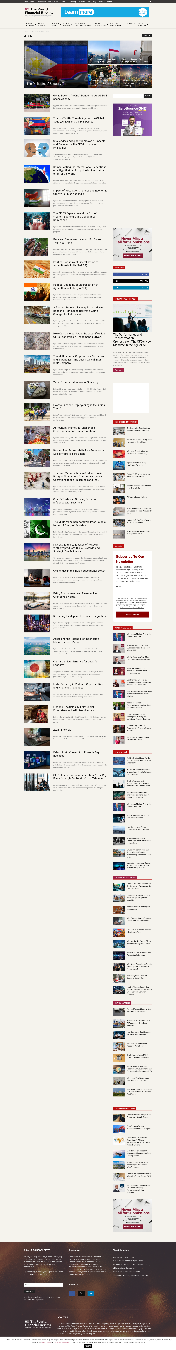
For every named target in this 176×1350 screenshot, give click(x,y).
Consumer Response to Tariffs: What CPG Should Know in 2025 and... (139, 1176)
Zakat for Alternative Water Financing (76, 382)
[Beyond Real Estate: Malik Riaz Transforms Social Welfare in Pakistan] (37, 458)
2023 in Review (62, 729)
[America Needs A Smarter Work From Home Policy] (119, 488)
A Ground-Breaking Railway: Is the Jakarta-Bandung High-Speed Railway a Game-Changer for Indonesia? (78, 311)
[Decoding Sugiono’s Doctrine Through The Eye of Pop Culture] (136, 52)
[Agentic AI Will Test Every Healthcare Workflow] (119, 465)
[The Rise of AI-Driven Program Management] (119, 910)
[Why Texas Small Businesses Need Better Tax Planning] (119, 1081)
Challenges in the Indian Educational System (79, 570)
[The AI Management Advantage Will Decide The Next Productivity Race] (119, 511)
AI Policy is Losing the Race (137, 497)
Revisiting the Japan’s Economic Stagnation (79, 616)
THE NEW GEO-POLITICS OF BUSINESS (83, 24)
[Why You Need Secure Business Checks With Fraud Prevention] (119, 921)
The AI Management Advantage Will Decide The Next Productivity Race (139, 511)
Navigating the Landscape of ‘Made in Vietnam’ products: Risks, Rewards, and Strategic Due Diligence (76, 548)
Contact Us (81, 2)
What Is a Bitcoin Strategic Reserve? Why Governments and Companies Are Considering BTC (139, 1069)
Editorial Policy (53, 2)
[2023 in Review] (37, 737)
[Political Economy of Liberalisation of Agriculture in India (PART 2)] (37, 269)
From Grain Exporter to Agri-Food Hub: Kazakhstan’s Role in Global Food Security (139, 1091)
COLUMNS (129, 23)
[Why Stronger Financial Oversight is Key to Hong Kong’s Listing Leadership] (136, 76)
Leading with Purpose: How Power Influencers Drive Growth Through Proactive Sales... (139, 682)
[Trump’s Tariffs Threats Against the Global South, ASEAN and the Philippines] (37, 126)
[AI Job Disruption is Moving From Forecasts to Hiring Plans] (119, 442)
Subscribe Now (132, 614)
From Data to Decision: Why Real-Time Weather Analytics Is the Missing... (139, 693)
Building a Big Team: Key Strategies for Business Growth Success (139, 728)
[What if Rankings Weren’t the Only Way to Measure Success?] (119, 660)
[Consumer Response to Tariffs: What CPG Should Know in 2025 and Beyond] (119, 1177)
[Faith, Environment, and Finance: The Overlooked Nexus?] (37, 601)
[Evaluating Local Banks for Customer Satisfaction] (119, 978)
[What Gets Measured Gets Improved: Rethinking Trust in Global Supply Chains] (119, 795)
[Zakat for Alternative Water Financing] (37, 390)
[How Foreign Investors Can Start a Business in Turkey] (119, 933)
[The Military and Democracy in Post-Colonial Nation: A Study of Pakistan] (37, 529)
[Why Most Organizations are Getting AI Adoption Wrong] (119, 454)
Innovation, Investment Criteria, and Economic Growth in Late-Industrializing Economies (138, 865)
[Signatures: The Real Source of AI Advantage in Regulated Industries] (119, 898)
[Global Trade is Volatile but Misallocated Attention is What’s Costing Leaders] (119, 1154)
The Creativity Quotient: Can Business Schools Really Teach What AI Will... (138, 648)
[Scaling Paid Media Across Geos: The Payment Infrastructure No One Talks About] (119, 887)
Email (118, 586)
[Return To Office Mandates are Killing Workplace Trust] (119, 477)
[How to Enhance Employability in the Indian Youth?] (37, 412)
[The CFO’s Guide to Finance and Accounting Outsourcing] (119, 955)
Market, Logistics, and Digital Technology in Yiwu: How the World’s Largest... (137, 1164)
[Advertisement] (131, 398)
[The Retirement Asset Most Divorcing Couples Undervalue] (119, 1058)
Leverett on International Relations (126, 1271)
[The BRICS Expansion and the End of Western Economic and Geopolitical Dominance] (37, 221)
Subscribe (63, 2)
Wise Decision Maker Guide (123, 1257)
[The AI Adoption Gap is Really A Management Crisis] (119, 534)
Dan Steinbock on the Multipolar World (128, 1261)
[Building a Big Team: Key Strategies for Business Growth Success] (119, 729)
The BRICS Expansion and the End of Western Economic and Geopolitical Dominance (75, 216)
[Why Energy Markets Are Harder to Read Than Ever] (119, 637)
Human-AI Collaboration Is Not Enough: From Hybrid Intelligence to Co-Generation (139, 772)
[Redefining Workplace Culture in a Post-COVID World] (119, 740)
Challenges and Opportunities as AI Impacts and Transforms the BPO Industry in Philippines (79, 144)
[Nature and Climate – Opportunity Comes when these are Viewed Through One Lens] (119, 706)
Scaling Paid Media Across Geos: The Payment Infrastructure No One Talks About (139, 886)
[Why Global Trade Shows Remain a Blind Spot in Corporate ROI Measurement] (119, 967)
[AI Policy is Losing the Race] (119, 500)
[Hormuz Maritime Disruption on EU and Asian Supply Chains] (119, 1118)
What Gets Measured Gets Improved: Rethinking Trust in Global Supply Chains (138, 795)
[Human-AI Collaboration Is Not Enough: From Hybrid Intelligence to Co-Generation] (119, 772)
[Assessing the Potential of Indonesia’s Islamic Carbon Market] (37, 646)
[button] (150, 2)
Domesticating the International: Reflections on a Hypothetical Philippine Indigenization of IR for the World (79, 170)
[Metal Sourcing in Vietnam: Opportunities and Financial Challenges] (37, 692)
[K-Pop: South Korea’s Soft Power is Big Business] (37, 760)
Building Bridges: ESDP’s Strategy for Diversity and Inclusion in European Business (138, 716)
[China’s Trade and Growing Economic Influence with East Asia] (37, 507)
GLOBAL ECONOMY (30, 24)
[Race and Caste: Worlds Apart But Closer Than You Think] (36, 247)
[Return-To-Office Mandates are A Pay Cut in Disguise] (119, 523)
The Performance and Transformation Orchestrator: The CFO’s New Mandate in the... (139, 783)
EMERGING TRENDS (55, 24)
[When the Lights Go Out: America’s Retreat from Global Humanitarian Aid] (119, 671)
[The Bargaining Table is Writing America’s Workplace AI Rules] (119, 431)
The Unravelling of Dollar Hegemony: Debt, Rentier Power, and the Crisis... (139, 840)
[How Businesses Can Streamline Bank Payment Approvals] (119, 1035)
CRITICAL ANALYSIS (66, 24)
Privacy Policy (91, 2)
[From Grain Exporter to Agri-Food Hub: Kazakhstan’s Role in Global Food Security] (119, 1092)
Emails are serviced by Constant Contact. (132, 608)
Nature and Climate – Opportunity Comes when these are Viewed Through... (139, 705)
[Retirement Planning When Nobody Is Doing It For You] (119, 1046)
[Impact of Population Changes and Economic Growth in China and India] (37, 198)
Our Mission (42, 2)
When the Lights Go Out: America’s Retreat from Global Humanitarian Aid (138, 670)
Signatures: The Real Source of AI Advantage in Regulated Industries (138, 897)
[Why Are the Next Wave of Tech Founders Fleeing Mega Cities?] (119, 944)
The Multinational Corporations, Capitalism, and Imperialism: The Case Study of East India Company (79, 359)
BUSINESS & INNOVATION (100, 24)
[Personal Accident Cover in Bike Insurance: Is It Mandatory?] (119, 1012)
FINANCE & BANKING (42, 24)
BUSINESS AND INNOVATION (125, 878)
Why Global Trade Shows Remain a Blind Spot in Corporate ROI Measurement (139, 966)
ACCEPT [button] (88, 1346)
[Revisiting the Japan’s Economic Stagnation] (37, 623)
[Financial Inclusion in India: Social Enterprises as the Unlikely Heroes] (36, 714)
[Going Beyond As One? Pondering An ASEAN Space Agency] (37, 103)
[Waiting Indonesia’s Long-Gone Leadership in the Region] (104, 52)
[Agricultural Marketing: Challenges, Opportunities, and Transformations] (37, 435)
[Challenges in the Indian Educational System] (37, 578)
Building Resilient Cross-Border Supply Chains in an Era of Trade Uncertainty (139, 760)
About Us (33, 2)
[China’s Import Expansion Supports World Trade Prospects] (119, 1129)
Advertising (72, 2)
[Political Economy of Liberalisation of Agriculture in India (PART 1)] (37, 292)
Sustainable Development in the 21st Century (130, 1275)
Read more (118, 370)
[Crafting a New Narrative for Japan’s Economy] (37, 669)
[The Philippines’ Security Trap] (56, 68)
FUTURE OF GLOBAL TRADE (115, 24)
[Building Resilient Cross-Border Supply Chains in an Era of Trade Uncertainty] (119, 761)
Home (26, 2)
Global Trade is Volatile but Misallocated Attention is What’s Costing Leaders (139, 1153)
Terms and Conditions (105, 2)
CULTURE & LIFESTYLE (142, 24)
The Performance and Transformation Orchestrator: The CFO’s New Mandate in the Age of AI (132, 340)
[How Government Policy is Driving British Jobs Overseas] (119, 830)
